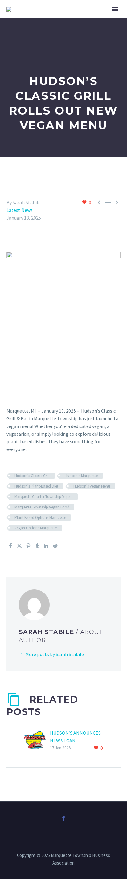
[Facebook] (10, 545)
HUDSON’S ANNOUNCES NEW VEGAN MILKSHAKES (75, 740)
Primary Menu (115, 9)
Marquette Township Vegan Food (41, 507)
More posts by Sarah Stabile (54, 654)
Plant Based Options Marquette (40, 517)
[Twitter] (19, 545)
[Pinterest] (28, 545)
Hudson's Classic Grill (32, 475)
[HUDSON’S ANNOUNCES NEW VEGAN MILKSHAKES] (36, 740)
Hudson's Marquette (81, 475)
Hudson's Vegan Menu (91, 486)
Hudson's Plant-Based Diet (36, 486)
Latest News (19, 210)
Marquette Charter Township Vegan (43, 496)
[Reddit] (55, 545)
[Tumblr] (37, 545)
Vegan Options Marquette (35, 528)
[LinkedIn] (46, 545)
